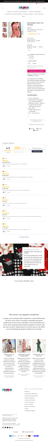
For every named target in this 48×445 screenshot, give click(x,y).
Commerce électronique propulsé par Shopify (24, 440)
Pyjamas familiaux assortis (13, 14)
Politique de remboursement (31, 395)
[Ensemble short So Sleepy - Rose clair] (6, 300)
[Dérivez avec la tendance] (9, 346)
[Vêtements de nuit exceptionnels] (24, 346)
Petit (29, 47)
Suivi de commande (29, 402)
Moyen (35, 47)
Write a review (37, 151)
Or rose (38, 40)
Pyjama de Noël (28, 14)
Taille (29, 44)
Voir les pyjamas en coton (38, 376)
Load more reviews (24, 237)
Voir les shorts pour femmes (9, 376)
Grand (40, 47)
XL (29, 50)
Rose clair (31, 40)
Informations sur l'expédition (36, 120)
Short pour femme (35, 11)
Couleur (30, 38)
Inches (34, 63)
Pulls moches (38, 14)
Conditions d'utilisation (30, 400)
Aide (23, 16)
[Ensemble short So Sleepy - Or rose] (8, 300)
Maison (9, 11)
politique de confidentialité (31, 393)
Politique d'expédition (30, 398)
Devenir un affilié (29, 404)
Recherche (27, 391)
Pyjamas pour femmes (20, 11)
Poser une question (36, 124)
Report (8, 166)
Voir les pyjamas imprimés (24, 375)
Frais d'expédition (31, 29)
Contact (26, 408)
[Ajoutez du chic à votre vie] (39, 346)
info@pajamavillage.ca (30, 410)
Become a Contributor (30, 406)
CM (29, 63)
